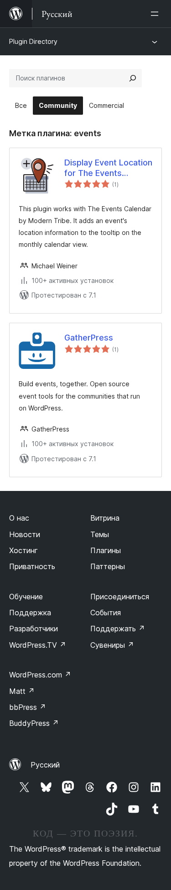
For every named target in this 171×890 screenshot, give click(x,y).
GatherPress (88, 337)
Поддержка (30, 612)
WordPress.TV (37, 645)
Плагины (105, 550)
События (105, 612)
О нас (19, 517)
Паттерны (107, 566)
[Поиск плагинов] (133, 78)
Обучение (26, 596)
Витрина (104, 517)
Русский (45, 764)
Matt (22, 691)
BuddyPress (34, 723)
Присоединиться (119, 596)
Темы (99, 534)
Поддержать (117, 628)
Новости (24, 534)
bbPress (27, 707)
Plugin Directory (33, 41)
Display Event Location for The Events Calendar (108, 168)
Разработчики (33, 628)
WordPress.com (40, 674)
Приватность (32, 566)
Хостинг (23, 550)
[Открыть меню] (156, 13)
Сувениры (112, 645)
